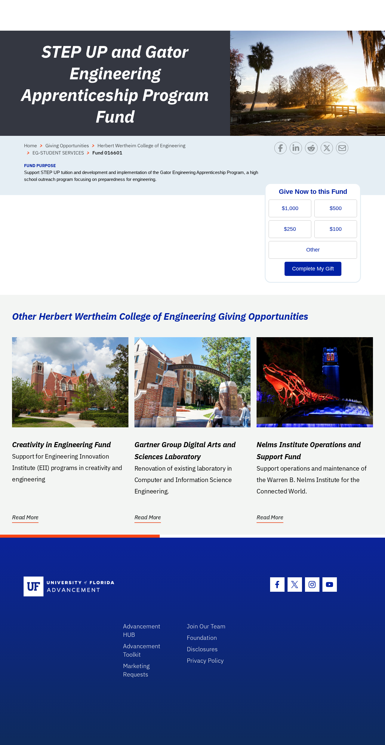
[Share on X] (328, 152)
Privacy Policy (205, 660)
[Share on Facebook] (282, 152)
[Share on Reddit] (312, 152)
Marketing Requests (136, 670)
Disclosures (202, 649)
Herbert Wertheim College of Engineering (141, 145)
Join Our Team (206, 626)
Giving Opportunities (67, 145)
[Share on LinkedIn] (297, 152)
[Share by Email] (343, 152)
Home (30, 145)
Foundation (202, 638)
